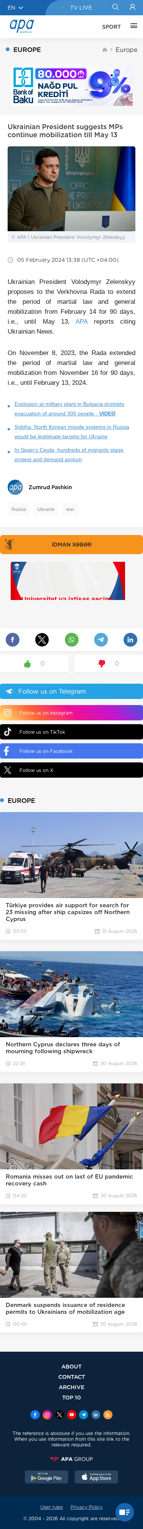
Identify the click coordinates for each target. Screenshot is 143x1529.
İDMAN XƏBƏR (72, 545)
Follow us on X (36, 770)
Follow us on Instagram (45, 713)
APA (81, 321)
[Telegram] (83, 1415)
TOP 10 (71, 1397)
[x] (59, 1415)
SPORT (111, 27)
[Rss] (107, 1415)
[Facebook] (35, 1415)
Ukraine (46, 509)
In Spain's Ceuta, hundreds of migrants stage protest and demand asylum (69, 454)
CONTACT (71, 1376)
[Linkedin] (95, 1415)
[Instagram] (47, 1415)
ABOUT (71, 1366)
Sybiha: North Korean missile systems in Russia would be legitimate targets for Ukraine (71, 431)
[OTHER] (132, 26)
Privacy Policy (87, 1507)
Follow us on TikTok (42, 732)
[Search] (115, 7)
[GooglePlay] (46, 1478)
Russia (18, 509)
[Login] (132, 7)
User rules (51, 1507)
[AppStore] (96, 1478)
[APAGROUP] (71, 1459)
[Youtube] (71, 1415)
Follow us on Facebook (46, 751)
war (70, 509)
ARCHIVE (72, 1387)
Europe (126, 50)
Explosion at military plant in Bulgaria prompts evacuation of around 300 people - (69, 409)
